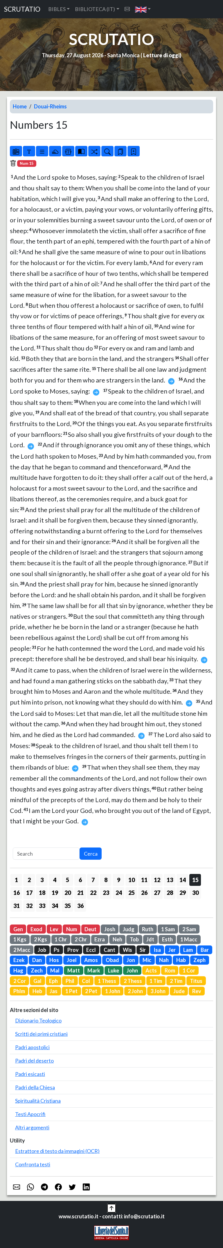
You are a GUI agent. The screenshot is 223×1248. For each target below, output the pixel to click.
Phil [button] (70, 981)
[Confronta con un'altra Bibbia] (81, 151)
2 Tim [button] (176, 981)
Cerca (91, 853)
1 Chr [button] (61, 939)
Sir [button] (143, 950)
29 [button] (182, 892)
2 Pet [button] (91, 991)
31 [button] (16, 905)
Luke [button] (113, 970)
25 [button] (131, 892)
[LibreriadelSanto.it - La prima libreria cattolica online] (111, 1232)
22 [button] (93, 892)
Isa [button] (157, 950)
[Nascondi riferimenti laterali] (55, 151)
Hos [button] (54, 960)
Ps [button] (57, 950)
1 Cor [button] (189, 970)
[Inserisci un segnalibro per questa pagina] (133, 151)
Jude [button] (179, 991)
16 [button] (16, 892)
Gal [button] (37, 981)
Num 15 (27, 163)
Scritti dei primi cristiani (41, 1034)
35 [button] (67, 905)
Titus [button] (196, 981)
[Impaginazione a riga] (42, 151)
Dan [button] (37, 960)
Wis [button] (127, 950)
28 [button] (170, 892)
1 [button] (16, 879)
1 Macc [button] (188, 939)
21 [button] (80, 892)
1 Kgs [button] (19, 939)
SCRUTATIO (22, 9)
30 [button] (195, 892)
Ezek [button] (19, 960)
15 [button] (195, 879)
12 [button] (157, 879)
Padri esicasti (30, 1074)
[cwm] (127, 9)
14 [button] (182, 879)
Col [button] (86, 981)
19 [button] (55, 892)
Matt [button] (73, 970)
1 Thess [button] (107, 981)
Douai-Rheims (50, 106)
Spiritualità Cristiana (38, 1100)
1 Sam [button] (168, 929)
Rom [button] (170, 970)
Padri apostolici (32, 1047)
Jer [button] (172, 950)
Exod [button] (36, 929)
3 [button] (42, 879)
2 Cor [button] (19, 981)
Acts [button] (151, 970)
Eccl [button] (91, 950)
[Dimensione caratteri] (29, 151)
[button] (143, 9)
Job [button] (42, 950)
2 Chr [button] (81, 939)
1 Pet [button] (71, 991)
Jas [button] (53, 991)
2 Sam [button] (189, 929)
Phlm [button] (19, 991)
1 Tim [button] (156, 981)
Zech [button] (37, 970)
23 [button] (106, 892)
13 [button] (170, 879)
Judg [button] (128, 929)
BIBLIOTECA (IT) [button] (95, 9)
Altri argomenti (32, 1127)
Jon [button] (131, 960)
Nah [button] (164, 960)
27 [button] (157, 892)
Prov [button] (73, 950)
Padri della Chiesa (35, 1087)
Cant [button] (109, 950)
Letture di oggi (161, 55)
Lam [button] (188, 950)
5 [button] (67, 879)
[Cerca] (107, 151)
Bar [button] (205, 950)
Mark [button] (93, 970)
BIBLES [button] (57, 9)
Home (20, 106)
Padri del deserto (34, 1060)
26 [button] (144, 892)
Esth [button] (167, 939)
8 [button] (105, 879)
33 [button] (42, 905)
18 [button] (42, 892)
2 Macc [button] (21, 950)
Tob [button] (134, 939)
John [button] (132, 970)
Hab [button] (181, 960)
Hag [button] (18, 970)
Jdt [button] (150, 939)
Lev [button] (54, 929)
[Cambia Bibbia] (94, 151)
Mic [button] (147, 960)
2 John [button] (135, 991)
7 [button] (93, 879)
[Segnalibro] (120, 151)
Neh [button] (117, 939)
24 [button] (119, 892)
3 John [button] (158, 991)
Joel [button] (72, 960)
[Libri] (16, 151)
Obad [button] (112, 960)
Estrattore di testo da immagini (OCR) (57, 1151)
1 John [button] (112, 991)
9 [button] (118, 879)
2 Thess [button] (133, 981)
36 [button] (80, 905)
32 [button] (29, 905)
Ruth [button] (147, 929)
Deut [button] (90, 929)
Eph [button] (53, 981)
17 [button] (29, 892)
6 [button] (80, 879)
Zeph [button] (199, 960)
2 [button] (29, 879)
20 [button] (67, 892)
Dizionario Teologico (38, 1020)
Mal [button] (55, 970)
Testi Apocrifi (30, 1114)
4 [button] (54, 879)
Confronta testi (32, 1164)
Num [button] (71, 929)
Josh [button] (109, 929)
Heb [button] (37, 991)
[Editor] (68, 151)
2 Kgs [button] (40, 939)
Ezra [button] (99, 939)
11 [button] (144, 879)
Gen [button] (18, 929)
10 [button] (131, 879)
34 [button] (55, 905)
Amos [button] (91, 960)
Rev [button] (196, 991)
